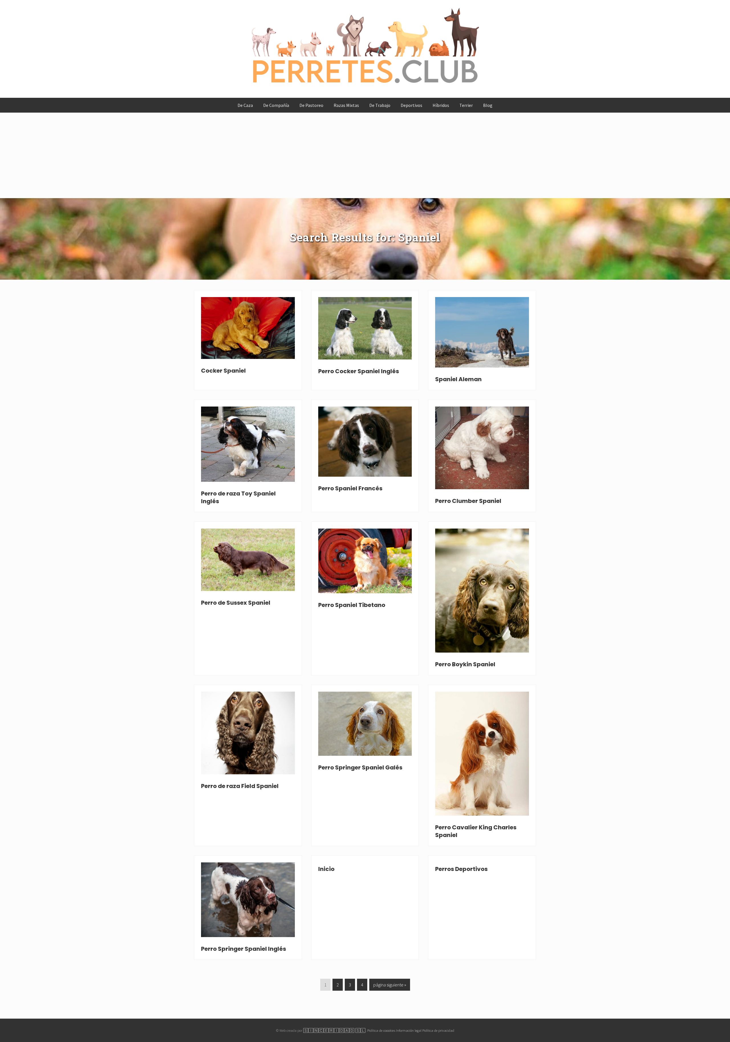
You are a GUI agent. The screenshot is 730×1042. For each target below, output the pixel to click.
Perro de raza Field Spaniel (240, 786)
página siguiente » (389, 986)
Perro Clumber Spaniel (468, 501)
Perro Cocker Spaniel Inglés (358, 371)
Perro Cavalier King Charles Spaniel (475, 831)
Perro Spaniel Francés (350, 488)
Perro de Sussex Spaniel (235, 603)
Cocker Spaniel (223, 371)
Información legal (408, 1030)
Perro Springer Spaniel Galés (360, 767)
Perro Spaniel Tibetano (351, 605)
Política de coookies (381, 1030)
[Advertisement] (365, 155)
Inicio (326, 869)
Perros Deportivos (461, 869)
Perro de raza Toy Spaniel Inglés (238, 497)
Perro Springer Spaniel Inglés (243, 949)
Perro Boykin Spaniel (465, 664)
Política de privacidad (438, 1030)
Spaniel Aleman (458, 379)
